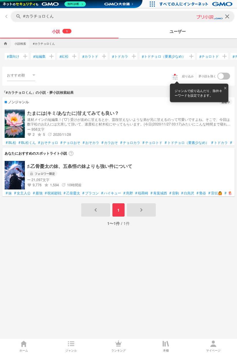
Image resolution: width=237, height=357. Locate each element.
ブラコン (90, 193)
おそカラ (91, 142)
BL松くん (27, 142)
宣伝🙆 (215, 193)
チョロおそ (70, 142)
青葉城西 (159, 193)
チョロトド (209, 56)
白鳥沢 (187, 193)
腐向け (13, 56)
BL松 (11, 142)
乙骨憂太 (72, 193)
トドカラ (120, 56)
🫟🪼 (228, 193)
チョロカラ (130, 142)
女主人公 (22, 193)
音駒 (174, 193)
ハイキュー (111, 193)
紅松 (64, 56)
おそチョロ (48, 142)
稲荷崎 (141, 193)
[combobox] (21, 75)
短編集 (39, 56)
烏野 (128, 193)
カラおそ (109, 142)
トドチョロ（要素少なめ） (164, 56)
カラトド (90, 56)
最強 (37, 193)
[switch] (223, 76)
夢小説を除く (207, 76)
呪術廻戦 (53, 193)
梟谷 (201, 193)
